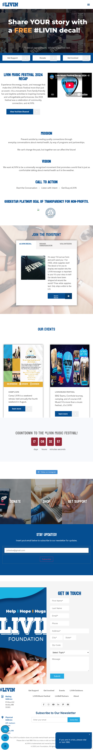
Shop (46, 501)
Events (62, 690)
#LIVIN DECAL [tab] (25, 244)
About (76, 696)
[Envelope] (68, 704)
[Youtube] (53, 704)
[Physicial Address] (2, 717)
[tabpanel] (46, 277)
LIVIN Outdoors (76, 690)
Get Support (77, 501)
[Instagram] (48, 704)
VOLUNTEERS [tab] (66, 244)
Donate (15, 501)
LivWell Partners (62, 696)
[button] (89, 4)
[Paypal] (63, 704)
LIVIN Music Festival (41, 696)
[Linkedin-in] (58, 704)
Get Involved (49, 690)
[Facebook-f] (44, 704)
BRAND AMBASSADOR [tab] (45, 245)
